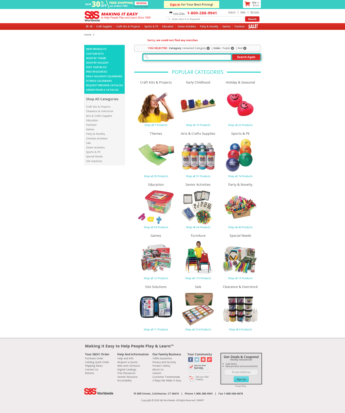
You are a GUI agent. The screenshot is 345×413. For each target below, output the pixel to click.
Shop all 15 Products (240, 278)
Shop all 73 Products (198, 125)
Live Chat (179, 13)
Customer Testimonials (166, 377)
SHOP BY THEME (96, 58)
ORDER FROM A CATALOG (102, 89)
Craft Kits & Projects (128, 26)
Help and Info (125, 358)
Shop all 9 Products (240, 329)
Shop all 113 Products (198, 278)
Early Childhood (198, 82)
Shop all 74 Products (240, 176)
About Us (158, 369)
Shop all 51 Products (198, 176)
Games (226, 26)
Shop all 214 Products (198, 329)
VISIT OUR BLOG (96, 67)
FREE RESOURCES (96, 71)
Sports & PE (151, 26)
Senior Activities (187, 26)
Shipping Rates (94, 365)
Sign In (175, 4)
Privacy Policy (240, 386)
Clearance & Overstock (99, 111)
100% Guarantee (162, 358)
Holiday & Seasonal (240, 82)
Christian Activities (97, 138)
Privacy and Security (164, 362)
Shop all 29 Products (156, 176)
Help (242, 12)
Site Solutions (94, 161)
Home (87, 34)
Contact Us (91, 369)
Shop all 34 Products (156, 227)
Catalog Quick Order (97, 362)
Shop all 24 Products (198, 227)
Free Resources (126, 373)
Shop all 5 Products (155, 125)
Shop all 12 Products (156, 278)
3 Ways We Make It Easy (166, 380)
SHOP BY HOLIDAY (97, 62)
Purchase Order (94, 358)
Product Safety (161, 365)
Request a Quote (127, 362)
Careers (156, 373)
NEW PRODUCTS (96, 49)
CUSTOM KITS (95, 53)
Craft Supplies (104, 26)
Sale (253, 26)
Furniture (239, 26)
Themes (156, 133)
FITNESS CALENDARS (99, 80)
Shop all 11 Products (156, 329)
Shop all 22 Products (240, 125)
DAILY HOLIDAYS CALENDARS (104, 76)
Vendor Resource (127, 377)
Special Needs (94, 156)
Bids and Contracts (128, 365)
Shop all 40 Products (240, 227)
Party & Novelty (209, 26)
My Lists (254, 12)
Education (168, 26)
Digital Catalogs (126, 369)
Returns (89, 373)
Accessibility (124, 380)
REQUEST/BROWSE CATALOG (104, 85)
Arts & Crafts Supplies (99, 115)
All (91, 26)
